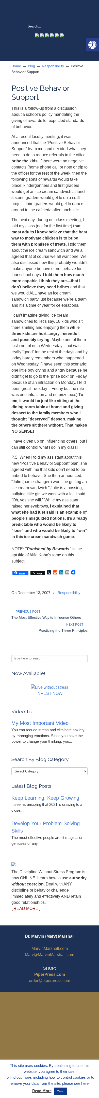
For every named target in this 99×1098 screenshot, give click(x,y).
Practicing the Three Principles (63, 630)
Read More (42, 1091)
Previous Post (27, 611)
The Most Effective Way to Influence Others (46, 617)
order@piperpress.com (49, 980)
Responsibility (53, 66)
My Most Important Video (40, 723)
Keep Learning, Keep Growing (45, 798)
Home (16, 66)
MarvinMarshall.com (49, 948)
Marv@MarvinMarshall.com (49, 954)
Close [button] (60, 1091)
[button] (92, 44)
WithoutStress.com (49, 12)
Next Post (75, 624)
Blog (31, 66)
